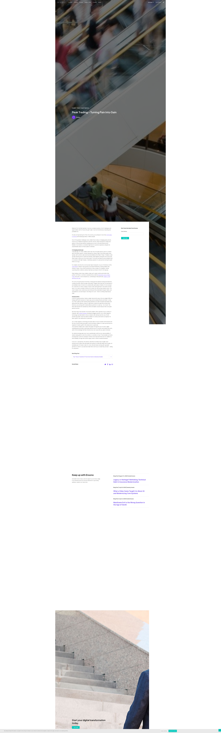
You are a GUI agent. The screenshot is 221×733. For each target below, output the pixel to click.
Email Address (124, 231)
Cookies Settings (164, 730)
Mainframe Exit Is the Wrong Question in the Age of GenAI (129, 504)
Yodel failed (74, 266)
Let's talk (76, 727)
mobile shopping (83, 313)
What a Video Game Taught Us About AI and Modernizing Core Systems (129, 492)
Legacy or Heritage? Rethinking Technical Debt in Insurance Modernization (129, 481)
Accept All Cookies (172, 730)
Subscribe (125, 238)
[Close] (219, 730)
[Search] (163, 2)
